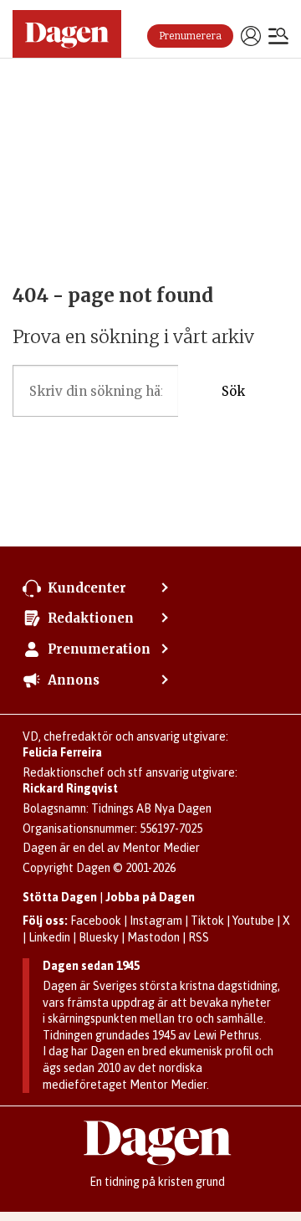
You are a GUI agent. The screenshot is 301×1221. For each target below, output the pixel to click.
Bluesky (99, 937)
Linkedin (49, 937)
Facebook (95, 920)
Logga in (250, 36)
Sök (233, 391)
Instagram (156, 920)
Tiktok (207, 920)
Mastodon (153, 937)
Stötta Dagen (60, 897)
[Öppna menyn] (278, 38)
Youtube (253, 920)
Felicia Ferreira (62, 752)
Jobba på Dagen (150, 897)
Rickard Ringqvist (70, 788)
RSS (198, 937)
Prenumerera (190, 36)
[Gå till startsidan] (67, 34)
